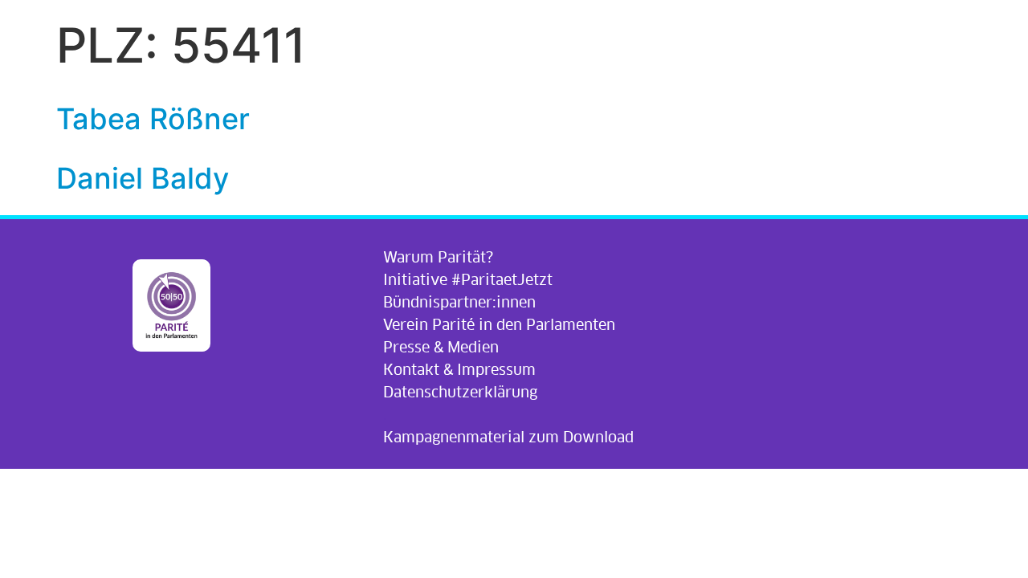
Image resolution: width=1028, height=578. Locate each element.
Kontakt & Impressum (459, 369)
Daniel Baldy (142, 178)
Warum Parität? (438, 257)
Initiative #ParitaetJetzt (468, 280)
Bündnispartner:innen (459, 302)
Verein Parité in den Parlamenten (499, 324)
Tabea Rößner (153, 118)
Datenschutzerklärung (460, 392)
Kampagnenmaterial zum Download (508, 437)
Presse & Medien (441, 347)
